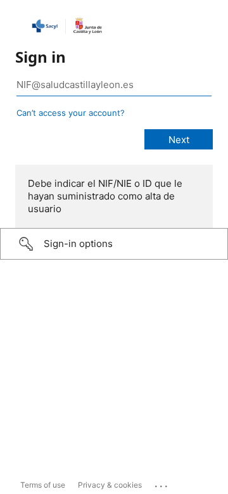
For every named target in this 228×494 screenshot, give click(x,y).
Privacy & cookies (110, 485)
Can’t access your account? (70, 113)
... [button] (162, 483)
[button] (114, 244)
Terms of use (42, 485)
